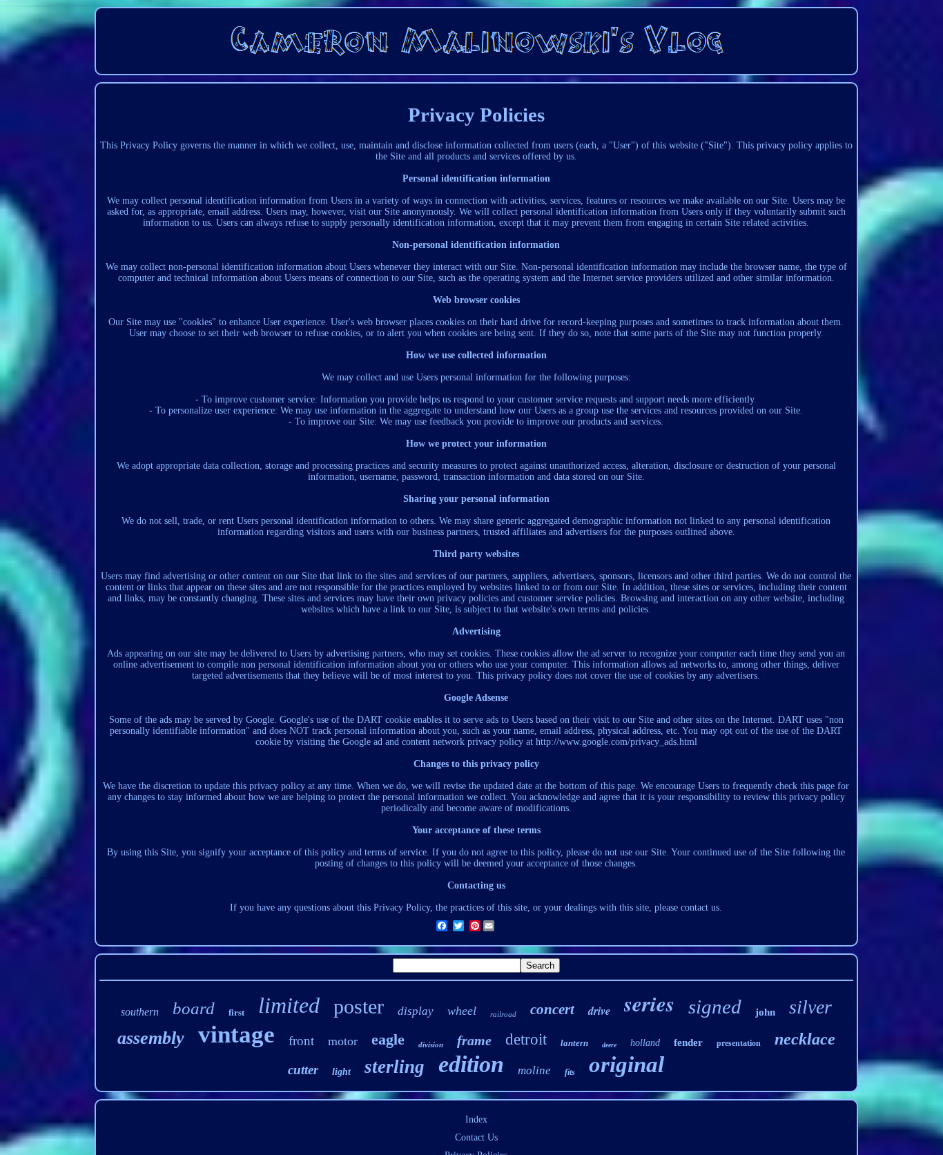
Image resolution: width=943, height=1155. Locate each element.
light (341, 1072)
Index (476, 1119)
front (301, 1040)
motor (343, 1041)
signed (714, 1007)
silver (810, 1007)
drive (599, 1010)
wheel (461, 1011)
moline (534, 1070)
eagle (388, 1039)
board (194, 1008)
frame (474, 1040)
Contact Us (476, 1137)
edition (471, 1064)
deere (609, 1045)
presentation (739, 1043)
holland (645, 1043)
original (626, 1064)
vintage (236, 1034)
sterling (394, 1066)
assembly (150, 1038)
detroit (526, 1039)
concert (552, 1009)
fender (688, 1042)
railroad (503, 1014)
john (765, 1012)
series (649, 1003)
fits (570, 1072)
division (430, 1044)
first (236, 1012)
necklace (805, 1039)
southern (140, 1012)
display (416, 1011)
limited (289, 1005)
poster (358, 1006)
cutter (303, 1069)
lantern (574, 1043)
